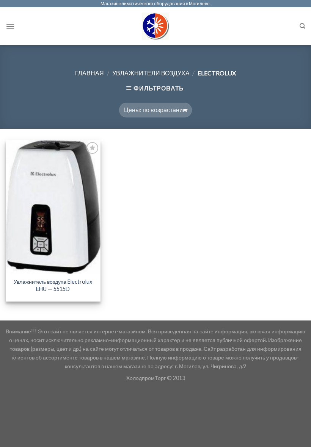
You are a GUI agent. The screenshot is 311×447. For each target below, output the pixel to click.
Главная (89, 73)
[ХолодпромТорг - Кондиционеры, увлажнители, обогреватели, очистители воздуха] (156, 26)
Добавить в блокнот (86, 161)
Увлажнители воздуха (151, 73)
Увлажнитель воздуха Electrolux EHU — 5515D (53, 285)
